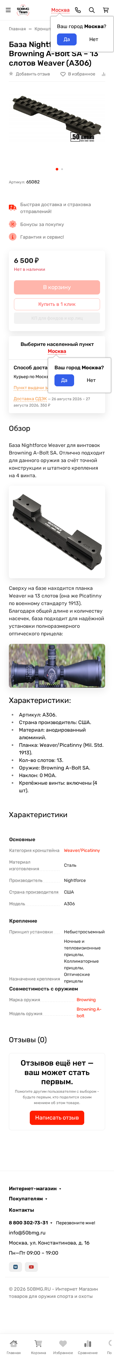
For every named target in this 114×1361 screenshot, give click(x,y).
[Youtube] (31, 1267)
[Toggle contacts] (78, 10)
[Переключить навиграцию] (8, 10)
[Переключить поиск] (92, 10)
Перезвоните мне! (75, 1223)
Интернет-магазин (33, 1188)
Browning (86, 999)
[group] (57, 132)
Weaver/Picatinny (82, 850)
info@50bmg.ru (27, 1233)
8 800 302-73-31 (28, 1223)
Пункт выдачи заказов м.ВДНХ (46, 387)
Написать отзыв (57, 1117)
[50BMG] (22, 9)
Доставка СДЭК (30, 398)
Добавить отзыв (33, 74)
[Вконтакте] (15, 1267)
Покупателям (26, 1198)
